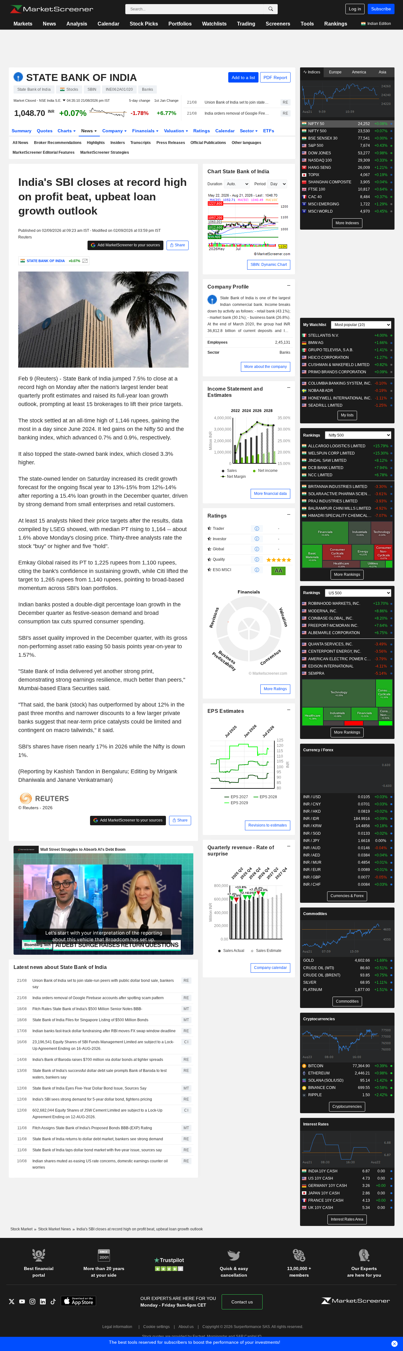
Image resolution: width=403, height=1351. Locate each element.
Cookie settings (156, 1327)
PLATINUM (312, 989)
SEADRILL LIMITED (325, 405)
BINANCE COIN (322, 1087)
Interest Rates (316, 1124)
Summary (21, 130)
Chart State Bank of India (238, 171)
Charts (65, 130)
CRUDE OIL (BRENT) (321, 975)
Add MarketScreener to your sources (128, 245)
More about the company (265, 366)
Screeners (278, 23)
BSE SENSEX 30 (323, 138)
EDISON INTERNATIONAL (331, 666)
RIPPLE (315, 1095)
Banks (285, 352)
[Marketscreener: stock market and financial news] (51, 9)
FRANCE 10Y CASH (325, 1200)
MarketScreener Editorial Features (44, 152)
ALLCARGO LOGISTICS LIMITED (337, 446)
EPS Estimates (225, 711)
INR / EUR (312, 869)
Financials (144, 130)
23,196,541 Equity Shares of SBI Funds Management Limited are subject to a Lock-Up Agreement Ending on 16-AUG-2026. (103, 1045)
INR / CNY (312, 804)
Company (113, 130)
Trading (246, 23)
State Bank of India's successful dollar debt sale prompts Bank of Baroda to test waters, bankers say (99, 1073)
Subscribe (381, 8)
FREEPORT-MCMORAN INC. (333, 625)
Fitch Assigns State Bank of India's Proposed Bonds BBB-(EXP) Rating (92, 1128)
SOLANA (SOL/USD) (325, 1080)
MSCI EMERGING (323, 204)
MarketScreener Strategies (104, 152)
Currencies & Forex (347, 896)
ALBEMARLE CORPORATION (334, 633)
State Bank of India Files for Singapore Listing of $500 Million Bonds (90, 1020)
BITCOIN (315, 1066)
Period (260, 184)
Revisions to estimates (267, 825)
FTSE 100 (316, 189)
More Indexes (347, 223)
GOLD (308, 960)
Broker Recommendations (58, 142)
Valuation (174, 130)
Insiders (118, 142)
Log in (355, 8)
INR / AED (311, 855)
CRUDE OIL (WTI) (318, 968)
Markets (23, 23)
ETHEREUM (319, 1073)
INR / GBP (312, 877)
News (49, 23)
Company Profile (228, 286)
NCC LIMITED (320, 475)
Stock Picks (144, 23)
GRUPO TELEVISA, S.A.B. (330, 350)
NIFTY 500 (317, 131)
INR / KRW (312, 826)
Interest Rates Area (347, 1219)
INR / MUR (312, 862)
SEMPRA (316, 673)
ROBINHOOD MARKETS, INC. (334, 603)
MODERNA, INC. (322, 611)
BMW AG (315, 343)
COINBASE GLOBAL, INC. (330, 618)
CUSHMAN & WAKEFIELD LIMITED (339, 365)
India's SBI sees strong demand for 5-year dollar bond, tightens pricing (92, 1099)
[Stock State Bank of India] (84, 260)
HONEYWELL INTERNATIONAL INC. (340, 398)
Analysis (76, 23)
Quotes (45, 130)
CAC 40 (315, 197)
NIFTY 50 (316, 124)
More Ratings (275, 689)
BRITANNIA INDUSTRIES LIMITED (337, 486)
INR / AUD (312, 848)
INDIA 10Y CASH (323, 1171)
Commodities (315, 914)
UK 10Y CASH (320, 1207)
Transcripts (140, 142)
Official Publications (208, 142)
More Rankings (347, 574)
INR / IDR (311, 818)
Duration (214, 184)
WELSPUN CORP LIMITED (331, 453)
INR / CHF (312, 884)
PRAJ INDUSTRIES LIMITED (333, 501)
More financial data (270, 493)
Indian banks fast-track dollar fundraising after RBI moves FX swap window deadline (104, 1031)
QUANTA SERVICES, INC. (330, 644)
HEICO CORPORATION (328, 357)
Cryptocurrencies (319, 1019)
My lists (347, 415)
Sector (247, 130)
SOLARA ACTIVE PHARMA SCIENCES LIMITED (340, 494)
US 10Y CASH (320, 1178)
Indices (313, 72)
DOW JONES (319, 153)
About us (186, 1327)
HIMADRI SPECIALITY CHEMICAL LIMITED (340, 515)
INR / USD (312, 797)
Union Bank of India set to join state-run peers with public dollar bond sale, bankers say (237, 102)
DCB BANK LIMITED (325, 468)
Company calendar (270, 967)
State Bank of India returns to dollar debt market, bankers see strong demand (97, 1139)
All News (20, 142)
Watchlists (214, 23)
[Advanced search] (271, 9)
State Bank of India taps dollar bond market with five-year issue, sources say (97, 1150)
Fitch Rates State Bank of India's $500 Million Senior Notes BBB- (87, 1009)
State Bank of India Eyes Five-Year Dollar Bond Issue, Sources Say (89, 1088)
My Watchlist (314, 325)
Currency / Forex (318, 750)
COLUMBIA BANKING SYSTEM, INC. (340, 383)
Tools (307, 23)
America (359, 72)
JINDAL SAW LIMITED (327, 460)
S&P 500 (315, 145)
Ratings (201, 130)
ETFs (268, 130)
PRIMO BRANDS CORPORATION (337, 372)
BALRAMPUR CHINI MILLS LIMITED (339, 508)
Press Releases (170, 142)
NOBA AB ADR (320, 390)
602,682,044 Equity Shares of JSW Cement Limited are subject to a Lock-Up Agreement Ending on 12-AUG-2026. (97, 1113)
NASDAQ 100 (320, 160)
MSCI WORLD (320, 211)
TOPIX (313, 175)
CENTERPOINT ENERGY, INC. (334, 651)
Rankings (335, 23)
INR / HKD (312, 811)
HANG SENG (319, 167)
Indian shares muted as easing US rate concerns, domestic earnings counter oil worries (100, 1164)
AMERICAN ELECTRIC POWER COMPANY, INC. (340, 659)
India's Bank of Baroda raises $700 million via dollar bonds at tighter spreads (97, 1059)
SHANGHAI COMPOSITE (329, 182)
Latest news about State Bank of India (60, 967)
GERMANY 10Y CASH (327, 1185)
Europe (335, 72)
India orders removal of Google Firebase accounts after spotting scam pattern (237, 113)
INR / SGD (312, 833)
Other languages (246, 142)
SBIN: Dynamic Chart (269, 264)
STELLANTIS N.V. (323, 335)
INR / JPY (311, 841)
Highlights (96, 142)
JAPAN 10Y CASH (324, 1193)
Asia (382, 72)
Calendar (108, 23)
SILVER (309, 982)
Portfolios (180, 23)
